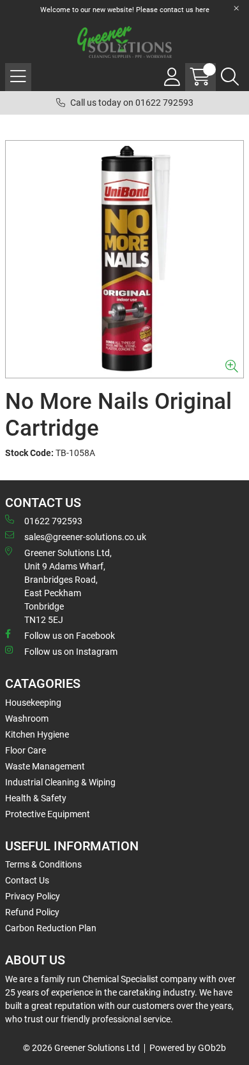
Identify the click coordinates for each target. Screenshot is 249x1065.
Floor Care (25, 750)
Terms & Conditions (43, 864)
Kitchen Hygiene (37, 734)
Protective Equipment (47, 814)
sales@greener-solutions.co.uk (85, 537)
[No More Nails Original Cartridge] (124, 259)
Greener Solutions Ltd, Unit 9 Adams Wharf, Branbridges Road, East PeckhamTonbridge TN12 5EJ (68, 586)
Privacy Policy (32, 896)
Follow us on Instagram (70, 652)
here (202, 10)
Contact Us (27, 880)
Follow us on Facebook (69, 636)
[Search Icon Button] (230, 77)
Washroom (27, 718)
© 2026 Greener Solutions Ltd (81, 1048)
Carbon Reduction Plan (50, 928)
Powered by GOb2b (187, 1048)
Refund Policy (32, 912)
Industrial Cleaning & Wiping (60, 782)
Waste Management (45, 766)
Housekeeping (33, 702)
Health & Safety (35, 798)
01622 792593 (53, 521)
